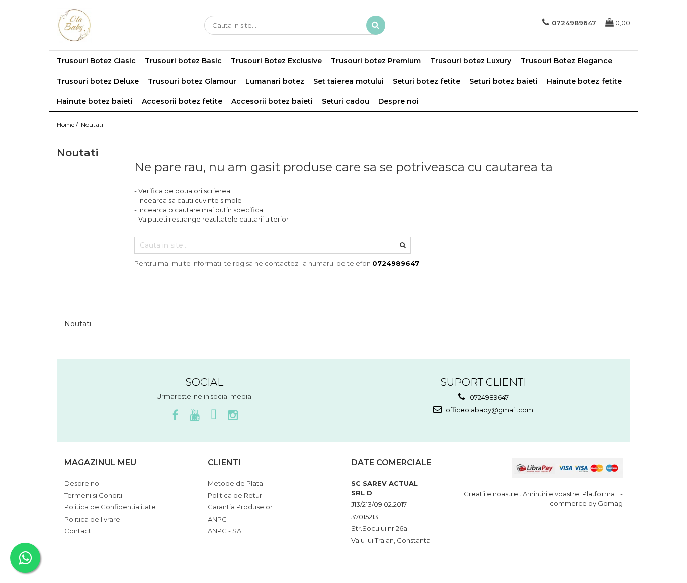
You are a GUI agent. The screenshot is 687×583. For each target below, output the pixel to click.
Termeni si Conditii (94, 495)
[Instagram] (232, 415)
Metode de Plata (235, 483)
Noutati (92, 124)
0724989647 (488, 397)
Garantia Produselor (240, 507)
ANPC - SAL (226, 531)
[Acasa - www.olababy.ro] (107, 25)
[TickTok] (213, 415)
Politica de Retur (235, 495)
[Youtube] (194, 415)
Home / (68, 124)
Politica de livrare (92, 519)
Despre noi (398, 101)
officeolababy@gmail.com (488, 410)
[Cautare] (375, 25)
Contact (77, 531)
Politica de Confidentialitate (110, 507)
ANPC (217, 519)
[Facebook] (175, 415)
